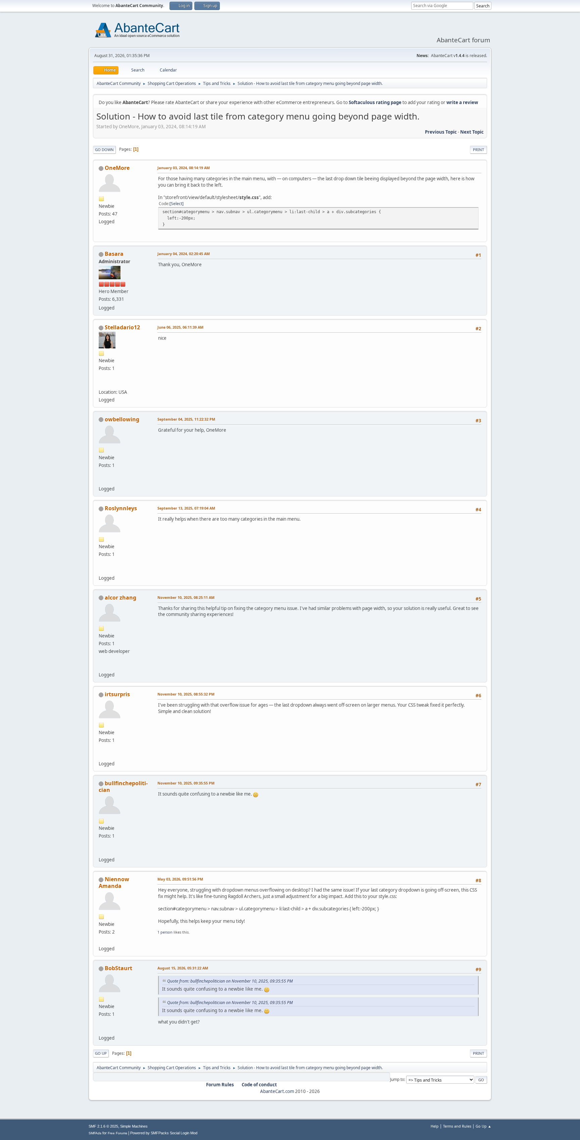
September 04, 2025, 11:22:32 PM (186, 419)
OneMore (117, 168)
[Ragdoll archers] (101, 941)
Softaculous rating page (375, 102)
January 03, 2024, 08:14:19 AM (183, 167)
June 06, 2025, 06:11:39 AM (180, 327)
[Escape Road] (101, 756)
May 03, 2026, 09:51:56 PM (180, 879)
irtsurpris (117, 694)
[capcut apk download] (101, 1030)
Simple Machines (134, 1126)
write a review (462, 102)
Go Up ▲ (483, 1126)
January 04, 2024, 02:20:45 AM (183, 253)
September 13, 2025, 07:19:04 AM (186, 508)
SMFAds (95, 1133)
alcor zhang (120, 597)
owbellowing (122, 419)
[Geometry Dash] (101, 851)
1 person (165, 932)
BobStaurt (118, 968)
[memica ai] (101, 667)
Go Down (104, 149)
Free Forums (117, 1133)
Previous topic (441, 132)
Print (478, 149)
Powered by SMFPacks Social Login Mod (163, 1133)
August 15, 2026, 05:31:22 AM (182, 967)
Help (435, 1126)
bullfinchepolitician (123, 786)
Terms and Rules (457, 1126)
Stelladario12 (122, 327)
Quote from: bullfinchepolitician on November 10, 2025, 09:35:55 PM (230, 981)
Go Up (101, 1053)
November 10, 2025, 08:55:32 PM (185, 694)
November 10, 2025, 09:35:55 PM (185, 783)
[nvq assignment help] (101, 384)
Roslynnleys (121, 508)
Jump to (397, 1079)
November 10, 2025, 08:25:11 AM (185, 597)
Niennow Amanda (114, 882)
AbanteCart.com (277, 1091)
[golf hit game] (101, 481)
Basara (114, 253)
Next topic (472, 132)
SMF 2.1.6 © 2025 (103, 1126)
